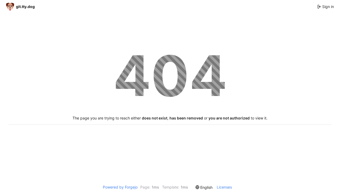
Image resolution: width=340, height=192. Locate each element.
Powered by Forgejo (120, 187)
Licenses (224, 187)
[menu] (204, 187)
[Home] (20, 6)
